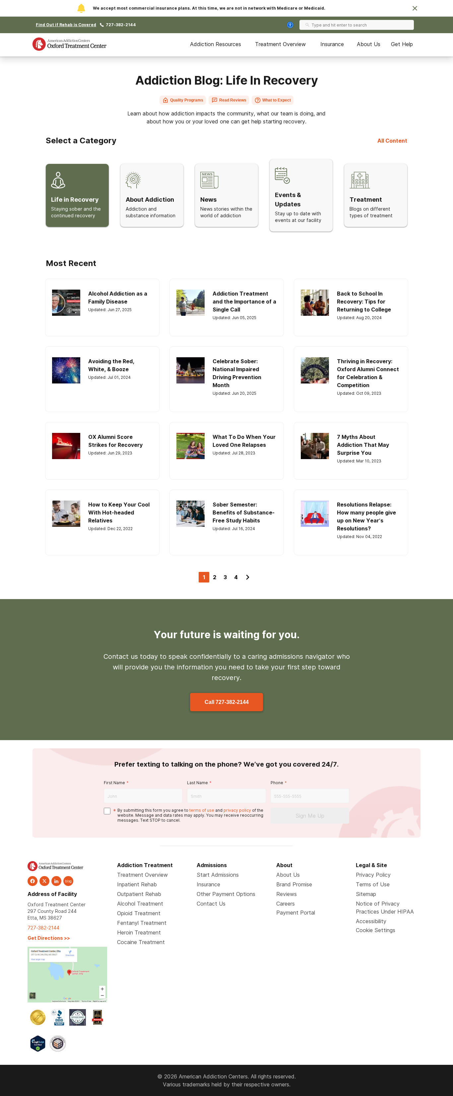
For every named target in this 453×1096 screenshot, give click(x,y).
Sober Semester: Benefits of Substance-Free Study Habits (244, 512)
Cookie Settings (375, 930)
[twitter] (44, 881)
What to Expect (276, 100)
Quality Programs (186, 100)
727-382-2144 (121, 24)
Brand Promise (294, 884)
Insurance (332, 44)
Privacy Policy (373, 874)
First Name (114, 782)
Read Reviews (232, 100)
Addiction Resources (215, 44)
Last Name (197, 782)
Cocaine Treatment (141, 942)
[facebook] (32, 881)
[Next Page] (247, 577)
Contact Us (211, 903)
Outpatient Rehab (139, 894)
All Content (392, 140)
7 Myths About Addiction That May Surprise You (363, 445)
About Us (368, 44)
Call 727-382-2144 (227, 702)
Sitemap (366, 894)
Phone (277, 782)
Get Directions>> (49, 938)
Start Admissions (218, 874)
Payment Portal (295, 912)
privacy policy (237, 810)
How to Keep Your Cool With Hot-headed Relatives (119, 512)
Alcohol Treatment (140, 903)
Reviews (286, 894)
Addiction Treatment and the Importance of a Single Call (244, 301)
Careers (285, 903)
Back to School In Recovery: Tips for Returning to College (364, 301)
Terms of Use (373, 884)
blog (68, 881)
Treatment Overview (280, 44)
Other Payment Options (226, 894)
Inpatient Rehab (137, 884)
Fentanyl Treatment (141, 923)
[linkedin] (56, 881)
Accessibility (371, 921)
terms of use (201, 810)
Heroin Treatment (139, 932)
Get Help (402, 44)
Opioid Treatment (139, 913)
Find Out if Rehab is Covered (66, 24)
